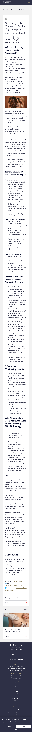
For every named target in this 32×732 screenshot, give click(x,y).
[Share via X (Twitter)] (9, 598)
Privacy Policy (12, 722)
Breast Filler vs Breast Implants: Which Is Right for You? (15, 630)
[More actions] (26, 19)
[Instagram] (16, 683)
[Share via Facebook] (5, 598)
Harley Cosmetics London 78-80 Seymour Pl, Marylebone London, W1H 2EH (16, 712)
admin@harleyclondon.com (18, 668)
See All (25, 609)
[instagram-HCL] (23, 2)
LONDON (16, 709)
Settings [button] (16, 729)
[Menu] (29, 2)
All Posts (5, 9)
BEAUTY (13, 9)
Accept (23, 726)
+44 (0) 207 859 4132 (17, 666)
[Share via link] (17, 598)
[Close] (30, 719)
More (20, 9)
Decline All (8, 726)
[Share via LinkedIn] (13, 598)
